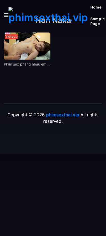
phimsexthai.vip (62, 114)
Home (96, 7)
